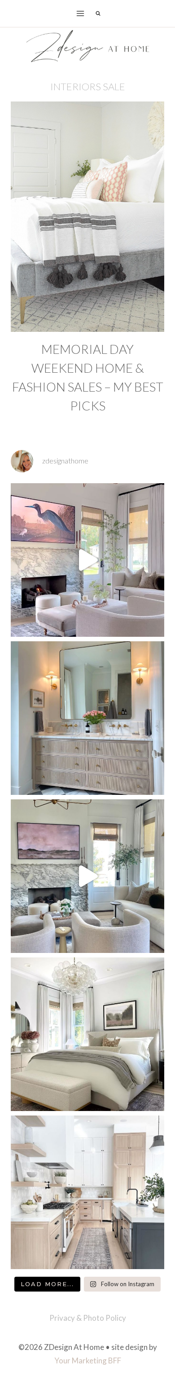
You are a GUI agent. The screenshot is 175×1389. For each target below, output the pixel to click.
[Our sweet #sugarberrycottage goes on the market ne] (87, 876)
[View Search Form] (98, 13)
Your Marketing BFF (87, 1360)
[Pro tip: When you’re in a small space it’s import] (87, 1034)
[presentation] (87, 216)
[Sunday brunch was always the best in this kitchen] (87, 1192)
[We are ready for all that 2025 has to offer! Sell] (87, 560)
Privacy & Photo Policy (87, 1318)
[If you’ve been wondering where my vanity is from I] (87, 718)
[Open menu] (80, 13)
